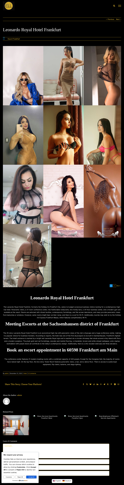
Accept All (31, 477)
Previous (111, 19)
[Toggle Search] (114, 6)
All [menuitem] (4, 39)
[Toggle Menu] (120, 6)
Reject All (20, 477)
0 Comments (32, 373)
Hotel (25, 373)
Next (118, 19)
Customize (9, 477)
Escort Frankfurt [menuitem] (14, 39)
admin (7, 373)
